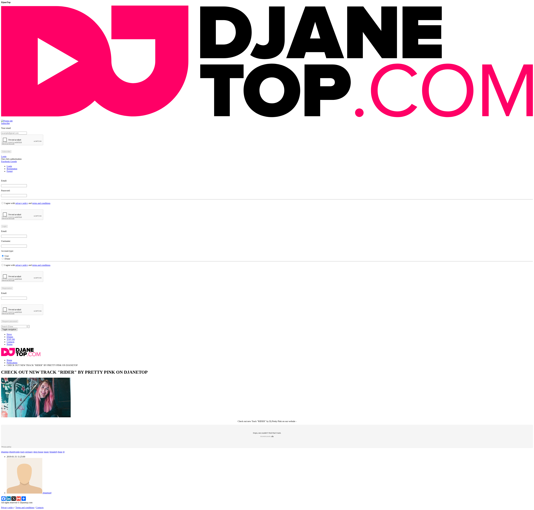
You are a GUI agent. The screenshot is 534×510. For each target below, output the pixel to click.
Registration (12, 169)
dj (64, 452)
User (6, 256)
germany (29, 452)
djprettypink (14, 452)
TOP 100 (11, 339)
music (46, 452)
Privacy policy (7, 507)
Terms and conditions (24, 507)
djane (60, 452)
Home (9, 360)
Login (9, 166)
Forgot (10, 171)
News (9, 334)
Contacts (10, 342)
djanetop (5, 452)
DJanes (10, 337)
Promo (10, 344)
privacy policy (21, 203)
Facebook (5, 161)
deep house (38, 452)
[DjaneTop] (267, 118)
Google (13, 161)
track (22, 452)
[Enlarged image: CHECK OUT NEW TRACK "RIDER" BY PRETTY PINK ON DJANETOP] (36, 416)
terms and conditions (41, 203)
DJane (7, 259)
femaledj (53, 452)
